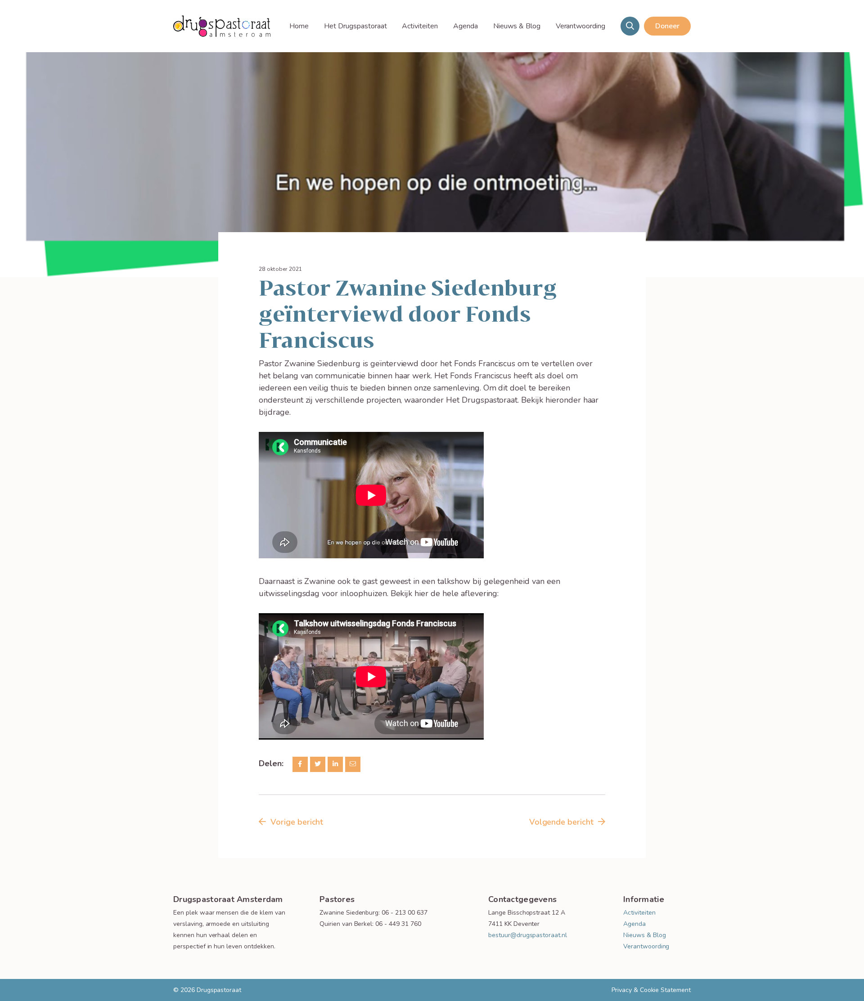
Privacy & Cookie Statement (651, 990)
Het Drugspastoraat (355, 26)
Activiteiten (420, 26)
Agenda (465, 26)
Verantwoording (581, 26)
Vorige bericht (296, 821)
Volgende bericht (561, 821)
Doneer (667, 26)
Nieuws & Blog (516, 26)
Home (299, 26)
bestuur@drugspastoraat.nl (527, 935)
